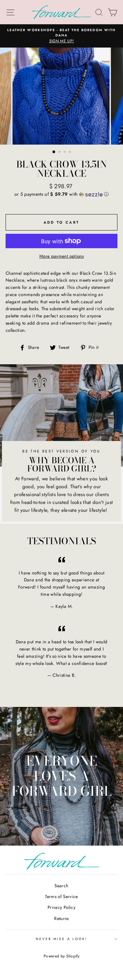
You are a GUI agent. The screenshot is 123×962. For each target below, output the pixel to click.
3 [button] (65, 152)
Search (61, 885)
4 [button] (70, 152)
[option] (61, 36)
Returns (61, 918)
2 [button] (60, 152)
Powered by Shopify (61, 956)
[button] (61, 194)
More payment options (61, 256)
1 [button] (54, 152)
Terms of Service (61, 896)
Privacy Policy (61, 907)
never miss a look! (61, 938)
